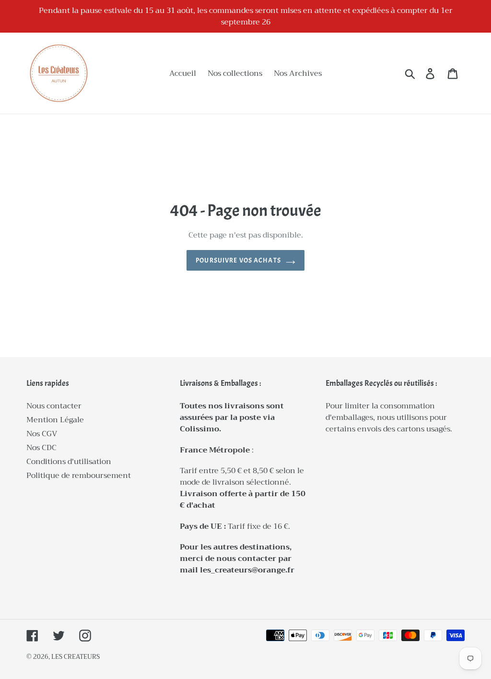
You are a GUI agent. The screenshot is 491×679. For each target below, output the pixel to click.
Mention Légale (55, 420)
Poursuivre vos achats (238, 260)
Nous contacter (54, 406)
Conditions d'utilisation (68, 461)
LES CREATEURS (75, 656)
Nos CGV (42, 434)
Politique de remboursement (78, 475)
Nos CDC (41, 447)
